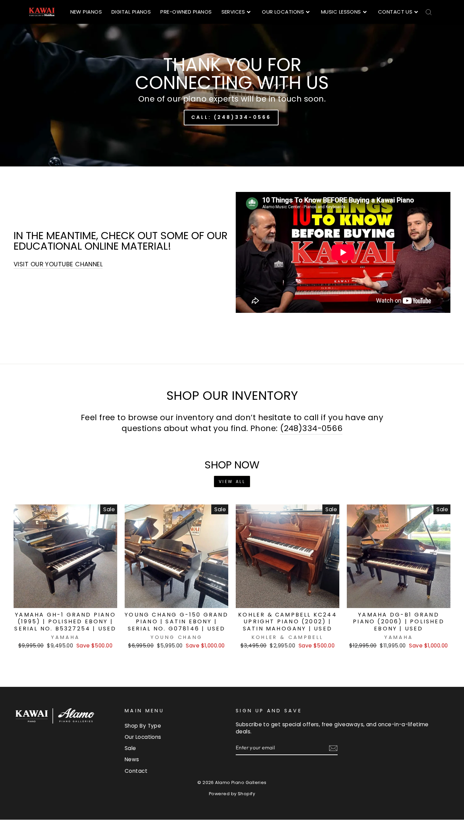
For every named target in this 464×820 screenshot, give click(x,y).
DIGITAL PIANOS (131, 11)
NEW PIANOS (86, 11)
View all (232, 481)
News (132, 759)
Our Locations (143, 737)
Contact (136, 770)
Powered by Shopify (232, 794)
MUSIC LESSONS (341, 11)
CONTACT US (395, 11)
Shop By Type (143, 725)
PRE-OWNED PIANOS (186, 11)
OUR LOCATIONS (283, 11)
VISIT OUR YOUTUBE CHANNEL (58, 264)
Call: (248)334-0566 (231, 117)
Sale (130, 748)
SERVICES (233, 11)
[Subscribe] (333, 747)
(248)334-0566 (311, 428)
